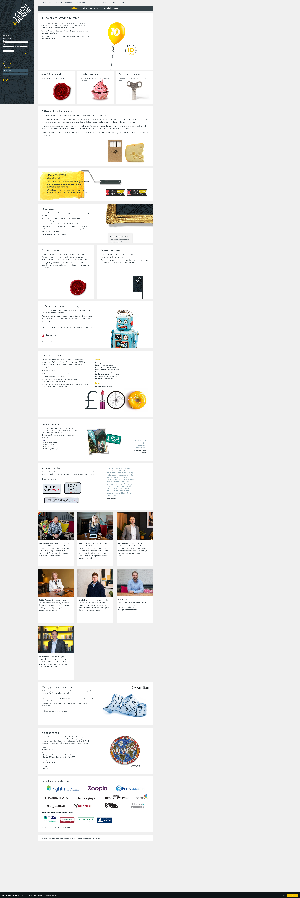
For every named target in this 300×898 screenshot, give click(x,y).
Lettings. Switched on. (56, 18)
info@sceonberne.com (9, 67)
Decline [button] (283, 895)
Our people (105, 2)
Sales (5, 38)
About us (43, 2)
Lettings (11, 38)
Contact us (123, 2)
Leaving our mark (80, 2)
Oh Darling (98, 378)
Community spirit (67, 2)
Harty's (97, 386)
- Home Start (45, 451)
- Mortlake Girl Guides (48, 444)
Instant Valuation (8, 70)
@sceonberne (46, 768)
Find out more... (113, 8)
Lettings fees (51, 335)
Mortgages (114, 2)
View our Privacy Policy (51, 895)
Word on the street (93, 2)
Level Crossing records (102, 374)
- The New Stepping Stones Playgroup (52, 447)
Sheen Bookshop (100, 369)
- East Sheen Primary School (49, 442)
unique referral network (61, 128)
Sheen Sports (99, 363)
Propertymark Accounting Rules (63, 827)
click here (63, 711)
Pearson (97, 365)
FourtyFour (98, 367)
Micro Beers (99, 376)
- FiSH (43, 440)
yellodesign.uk (51, 666)
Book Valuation (8, 74)
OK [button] (292, 895)
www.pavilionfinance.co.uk (128, 610)
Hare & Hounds (100, 372)
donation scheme (83, 128)
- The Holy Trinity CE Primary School (51, 449)
